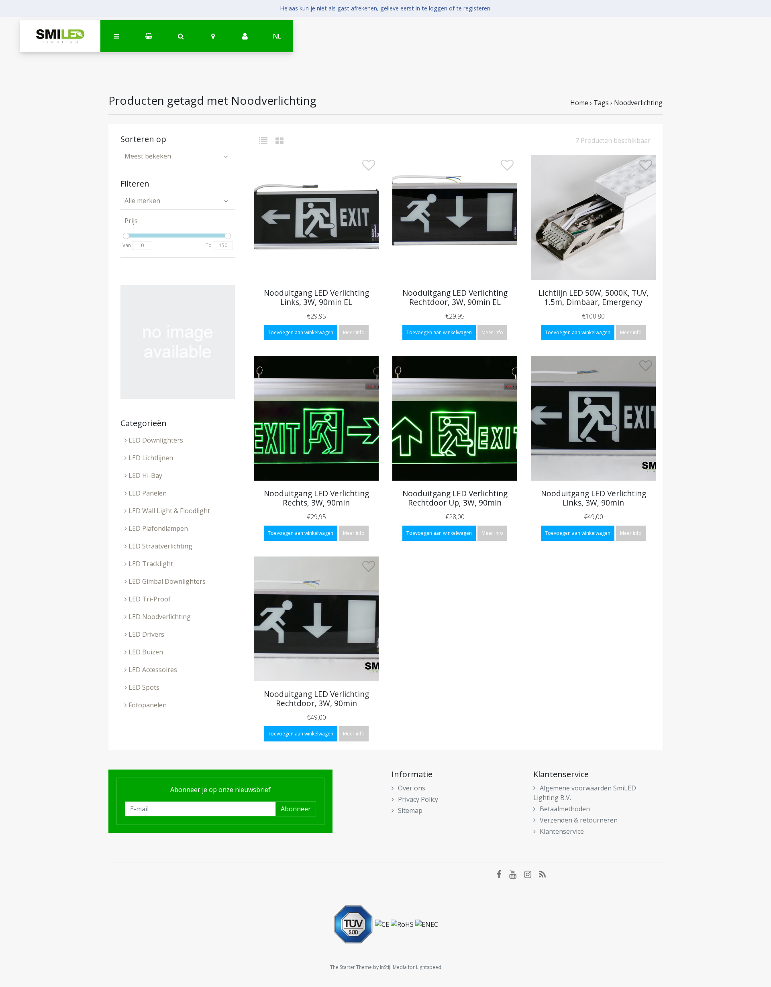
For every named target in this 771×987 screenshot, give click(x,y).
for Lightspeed (424, 967)
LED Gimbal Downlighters (166, 581)
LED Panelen (147, 493)
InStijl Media (393, 967)
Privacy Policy (418, 799)
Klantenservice (562, 831)
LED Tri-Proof (149, 599)
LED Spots (143, 687)
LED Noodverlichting (159, 616)
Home (579, 102)
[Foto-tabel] (279, 140)
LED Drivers (145, 634)
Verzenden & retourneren (579, 820)
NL (277, 36)
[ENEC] (426, 924)
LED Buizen (145, 652)
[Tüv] (354, 924)
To (209, 245)
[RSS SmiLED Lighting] (545, 873)
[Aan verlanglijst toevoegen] (368, 167)
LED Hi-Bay (144, 475)
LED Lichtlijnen (150, 457)
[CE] (383, 924)
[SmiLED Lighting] (60, 36)
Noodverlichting (638, 102)
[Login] (245, 36)
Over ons (411, 788)
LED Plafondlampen (157, 528)
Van (126, 245)
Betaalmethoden (565, 808)
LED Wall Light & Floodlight (168, 510)
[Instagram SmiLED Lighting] (531, 873)
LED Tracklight (150, 563)
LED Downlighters (155, 440)
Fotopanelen (147, 705)
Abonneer (296, 808)
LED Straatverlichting (159, 546)
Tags (601, 102)
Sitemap (410, 810)
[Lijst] (266, 140)
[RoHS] (403, 924)
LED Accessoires (152, 669)
